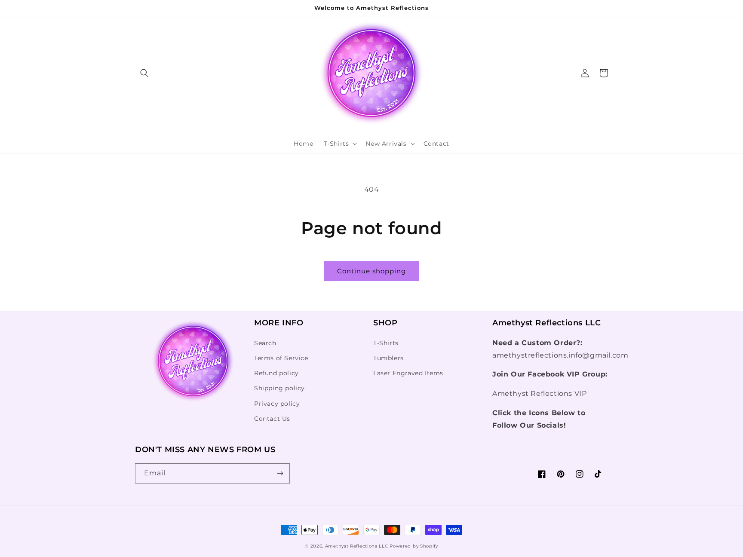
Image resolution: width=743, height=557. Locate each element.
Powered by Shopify (414, 546)
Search (265, 343)
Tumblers (388, 358)
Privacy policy (277, 403)
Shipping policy (279, 388)
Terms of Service (281, 358)
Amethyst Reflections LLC (357, 546)
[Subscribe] (279, 473)
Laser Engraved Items (408, 373)
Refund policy (276, 373)
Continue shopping (371, 271)
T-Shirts (386, 343)
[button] (144, 73)
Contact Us (272, 418)
